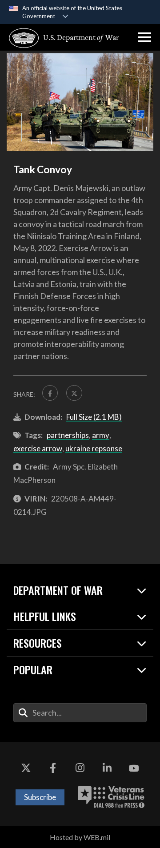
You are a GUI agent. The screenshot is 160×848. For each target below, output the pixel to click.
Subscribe (40, 797)
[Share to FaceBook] (50, 393)
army (100, 435)
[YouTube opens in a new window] (134, 768)
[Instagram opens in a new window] (80, 768)
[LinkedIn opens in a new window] (107, 768)
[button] (144, 37)
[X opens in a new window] (26, 768)
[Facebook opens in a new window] (53, 768)
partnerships (68, 435)
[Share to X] (74, 393)
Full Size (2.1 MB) (94, 417)
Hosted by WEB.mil (80, 837)
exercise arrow (37, 448)
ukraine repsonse (93, 448)
